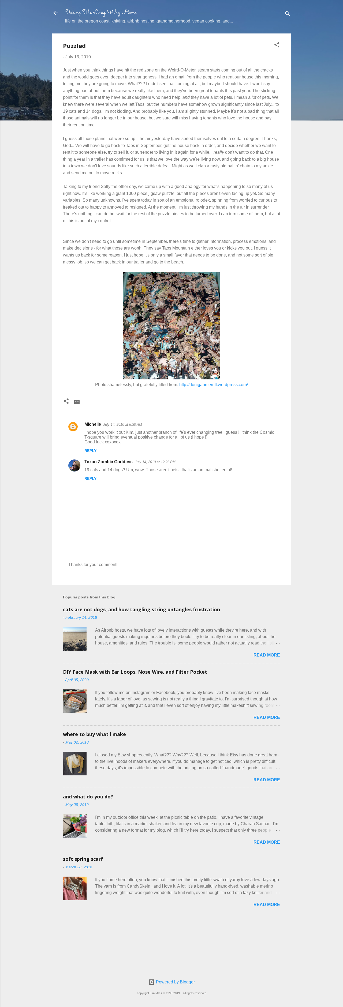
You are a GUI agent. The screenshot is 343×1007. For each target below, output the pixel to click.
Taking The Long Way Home (100, 12)
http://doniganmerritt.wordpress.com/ (213, 384)
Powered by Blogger (175, 982)
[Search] (287, 14)
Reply (90, 450)
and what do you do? (88, 796)
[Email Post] (77, 404)
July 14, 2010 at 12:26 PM (155, 462)
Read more (266, 655)
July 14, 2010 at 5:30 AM (122, 425)
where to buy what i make (94, 734)
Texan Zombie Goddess (108, 461)
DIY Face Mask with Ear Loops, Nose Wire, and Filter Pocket (135, 672)
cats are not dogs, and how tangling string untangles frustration (141, 609)
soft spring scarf (83, 859)
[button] (277, 46)
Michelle (92, 424)
